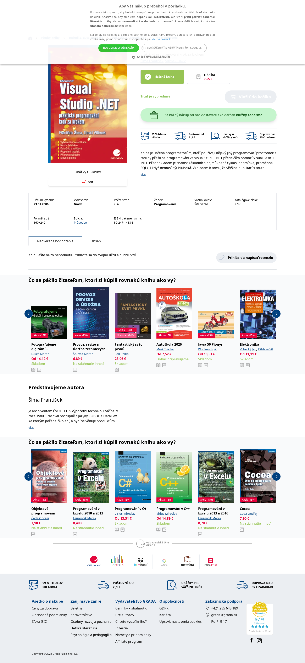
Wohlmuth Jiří (207, 349)
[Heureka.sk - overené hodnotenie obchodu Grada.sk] (259, 618)
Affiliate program (128, 641)
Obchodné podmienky (49, 615)
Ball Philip (122, 354)
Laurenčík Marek (84, 518)
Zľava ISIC (39, 621)
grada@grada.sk (224, 615)
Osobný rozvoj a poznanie (91, 621)
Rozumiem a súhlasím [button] (118, 48)
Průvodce (80, 222)
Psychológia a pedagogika (91, 635)
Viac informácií (161, 39)
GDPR (163, 608)
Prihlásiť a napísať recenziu (250, 257)
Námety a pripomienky (133, 635)
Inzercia (121, 628)
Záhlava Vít (265, 349)
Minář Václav (165, 349)
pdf (90, 182)
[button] (152, 57)
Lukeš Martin (40, 354)
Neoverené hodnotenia (55, 241)
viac (143, 174)
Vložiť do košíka (255, 97)
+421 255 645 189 (224, 608)
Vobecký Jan (248, 349)
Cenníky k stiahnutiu (131, 608)
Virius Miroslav (125, 514)
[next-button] (276, 313)
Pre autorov (124, 615)
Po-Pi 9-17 (219, 621)
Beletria (77, 608)
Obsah (95, 241)
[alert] (152, 32)
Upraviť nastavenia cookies (180, 621)
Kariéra (165, 615)
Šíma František (45, 399)
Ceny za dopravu (45, 608)
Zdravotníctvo (81, 615)
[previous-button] (28, 313)
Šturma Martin (83, 354)
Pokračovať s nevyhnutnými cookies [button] (174, 48)
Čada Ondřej (40, 518)
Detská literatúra (84, 628)
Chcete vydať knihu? (131, 621)
